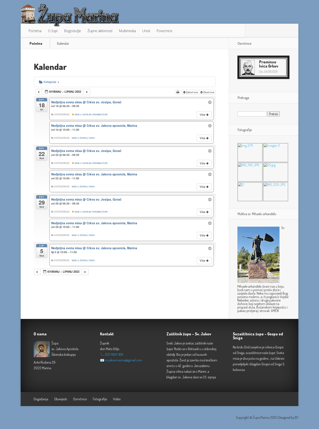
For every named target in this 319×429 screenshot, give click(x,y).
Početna (34, 30)
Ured (146, 30)
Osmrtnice (80, 399)
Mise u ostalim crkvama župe (91, 114)
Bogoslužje (72, 30)
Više (203, 114)
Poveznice (164, 30)
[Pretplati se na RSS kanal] (251, 31)
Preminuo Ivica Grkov (268, 63)
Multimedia (127, 30)
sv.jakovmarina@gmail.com (123, 360)
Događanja (41, 399)
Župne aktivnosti (99, 30)
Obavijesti (60, 399)
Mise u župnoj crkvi (83, 137)
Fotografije (100, 399)
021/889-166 (114, 354)
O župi (53, 30)
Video (117, 399)
